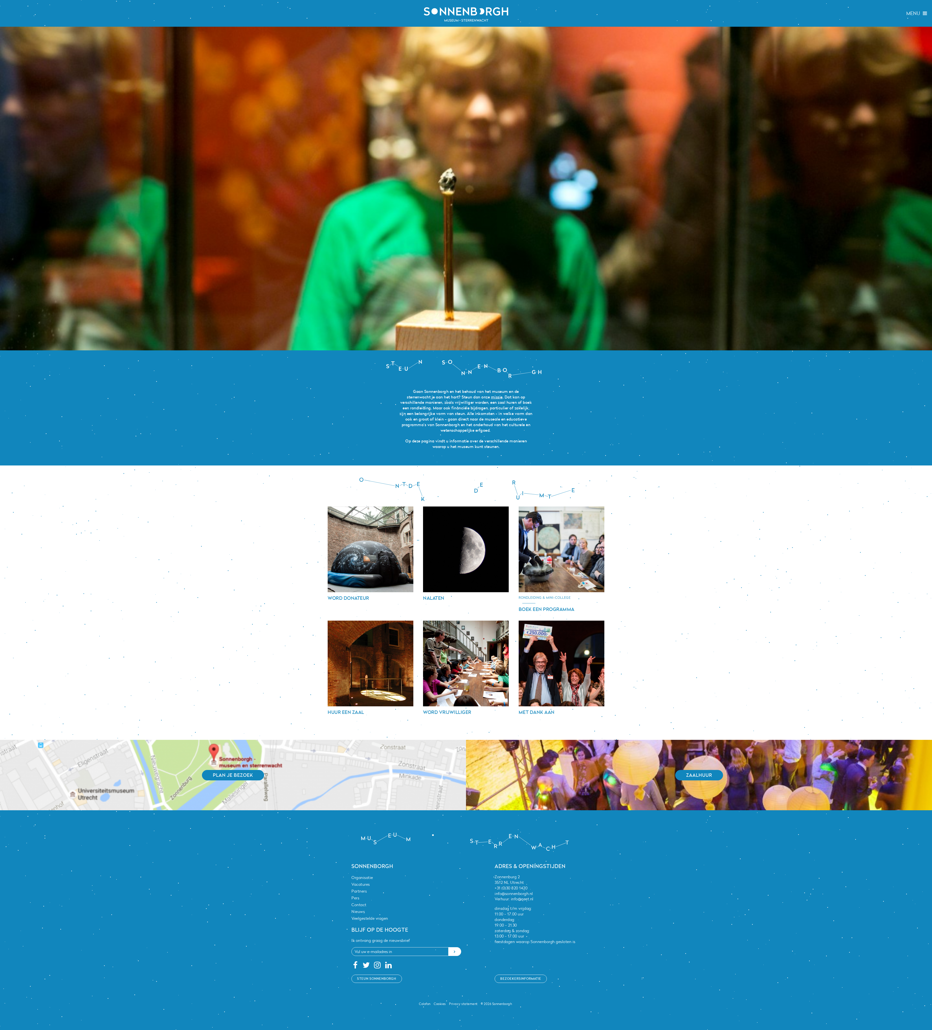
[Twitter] (366, 966)
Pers (355, 898)
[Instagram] (378, 966)
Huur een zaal (346, 712)
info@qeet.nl (522, 899)
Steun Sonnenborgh (376, 978)
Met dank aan (537, 712)
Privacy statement (463, 1004)
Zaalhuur (699, 775)
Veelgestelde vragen (369, 918)
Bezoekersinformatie (520, 978)
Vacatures (360, 884)
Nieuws (358, 911)
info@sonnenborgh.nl (514, 893)
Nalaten (433, 598)
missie (497, 397)
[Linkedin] (388, 966)
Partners (359, 891)
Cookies (440, 1004)
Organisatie (362, 877)
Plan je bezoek (233, 775)
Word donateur (348, 598)
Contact (358, 904)
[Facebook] (355, 966)
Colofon (425, 1004)
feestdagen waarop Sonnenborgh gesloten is (535, 941)
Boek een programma (546, 609)
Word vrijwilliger (447, 712)
